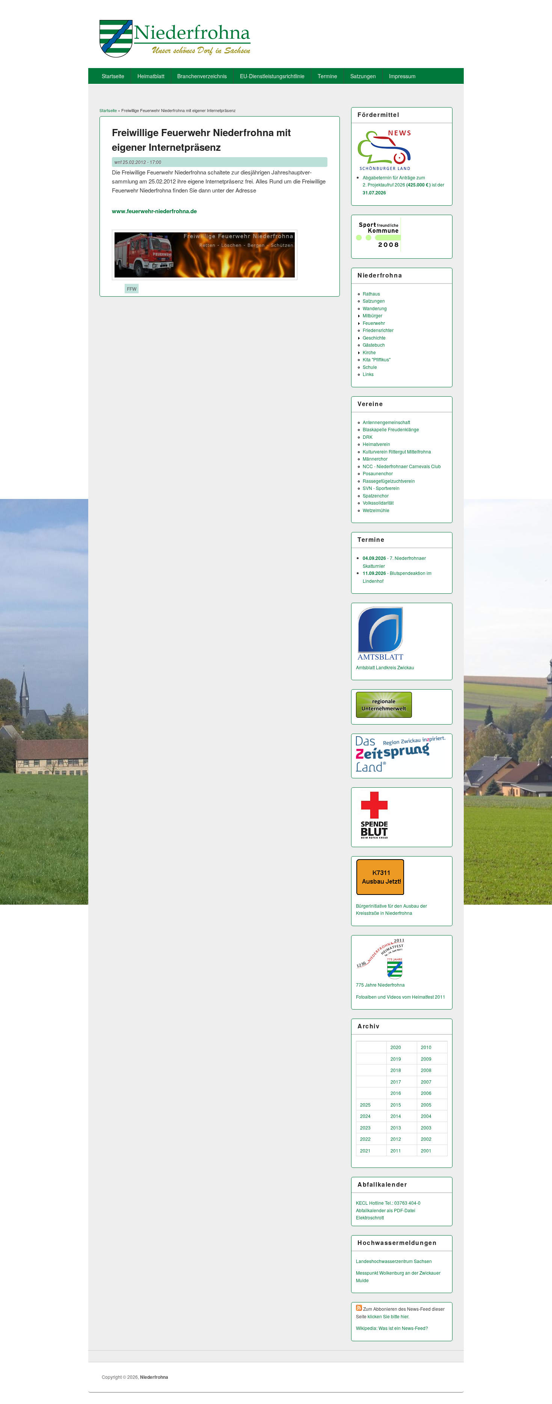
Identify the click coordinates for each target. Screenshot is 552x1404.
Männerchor (375, 458)
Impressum (402, 76)
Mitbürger (372, 315)
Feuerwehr (374, 323)
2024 (365, 1116)
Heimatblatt (150, 76)
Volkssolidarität (378, 502)
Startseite (113, 76)
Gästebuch (374, 344)
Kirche (369, 352)
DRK (368, 437)
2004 (426, 1116)
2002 (426, 1139)
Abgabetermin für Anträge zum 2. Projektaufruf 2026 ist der (403, 185)
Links (368, 374)
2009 (426, 1058)
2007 (426, 1081)
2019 (396, 1058)
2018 (396, 1070)
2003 (426, 1127)
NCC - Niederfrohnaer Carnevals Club (402, 466)
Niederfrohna (154, 1377)
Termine (327, 76)
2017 (396, 1081)
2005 (426, 1104)
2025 (365, 1104)
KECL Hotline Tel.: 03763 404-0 (388, 1202)
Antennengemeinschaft (386, 422)
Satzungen (363, 76)
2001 (426, 1150)
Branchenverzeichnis (202, 76)
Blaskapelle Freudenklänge (391, 429)
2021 (365, 1150)
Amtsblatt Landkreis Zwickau (385, 667)
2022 (365, 1139)
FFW (131, 288)
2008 (426, 1070)
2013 (396, 1127)
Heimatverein (376, 444)
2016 (396, 1093)
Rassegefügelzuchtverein (389, 481)
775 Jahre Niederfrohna (380, 984)
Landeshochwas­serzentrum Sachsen (394, 1261)
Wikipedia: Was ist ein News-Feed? (392, 1328)
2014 (396, 1116)
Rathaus (371, 293)
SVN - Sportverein (381, 488)
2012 (396, 1139)
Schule (370, 367)
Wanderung (375, 308)
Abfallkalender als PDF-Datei (385, 1210)
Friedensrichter (378, 330)
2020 (396, 1047)
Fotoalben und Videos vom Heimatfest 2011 (400, 996)
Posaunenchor (378, 473)
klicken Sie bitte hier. (388, 1316)
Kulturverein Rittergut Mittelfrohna (397, 451)
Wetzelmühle (376, 510)
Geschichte (374, 337)
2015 (396, 1104)
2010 (426, 1047)
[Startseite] (175, 55)
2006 (426, 1093)
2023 (365, 1127)
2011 (396, 1150)
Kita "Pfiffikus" (377, 359)
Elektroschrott (370, 1217)
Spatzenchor (376, 495)
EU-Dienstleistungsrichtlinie (272, 76)
